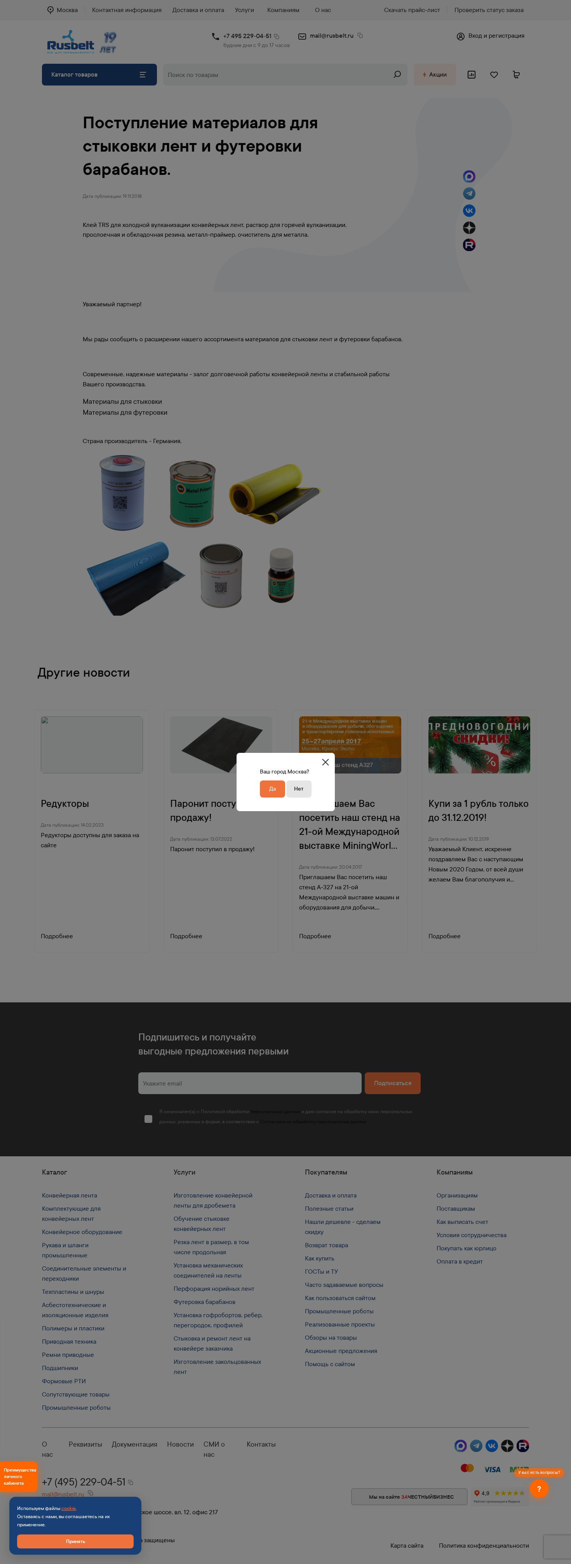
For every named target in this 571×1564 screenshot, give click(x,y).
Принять (75, 1541)
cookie (68, 1508)
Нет (298, 788)
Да (272, 788)
